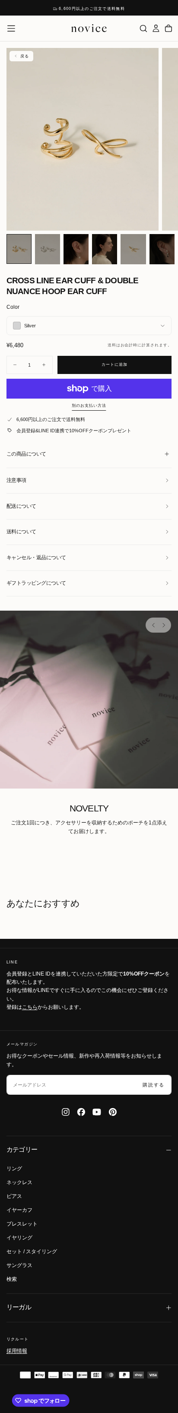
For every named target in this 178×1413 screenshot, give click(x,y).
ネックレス (19, 1182)
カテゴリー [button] (22, 1149)
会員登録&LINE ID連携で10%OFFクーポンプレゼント (73, 430)
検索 (11, 1279)
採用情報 (16, 1350)
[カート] (168, 28)
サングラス (19, 1265)
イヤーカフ (19, 1210)
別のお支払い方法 (89, 405)
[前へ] (153, 625)
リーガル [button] (19, 1307)
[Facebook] (81, 1112)
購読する (154, 1084)
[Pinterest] (113, 1112)
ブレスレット (22, 1223)
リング (14, 1168)
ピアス (14, 1196)
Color (12, 307)
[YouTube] (97, 1112)
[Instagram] (65, 1112)
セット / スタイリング (31, 1251)
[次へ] (163, 625)
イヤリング (19, 1237)
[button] (11, 28)
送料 (112, 345)
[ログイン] (156, 28)
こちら (30, 1007)
